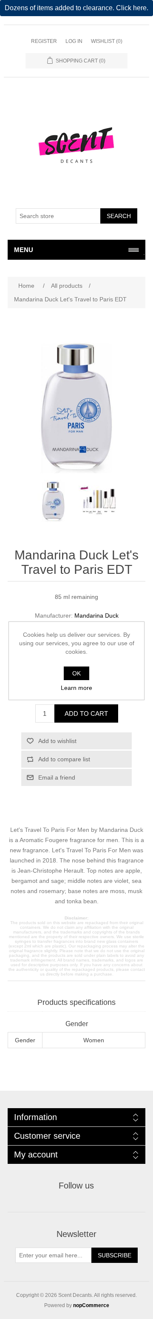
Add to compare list (64, 759)
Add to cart (86, 713)
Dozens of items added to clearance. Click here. (76, 7)
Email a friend (56, 777)
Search (119, 216)
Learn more (76, 687)
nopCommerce (91, 1305)
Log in (73, 41)
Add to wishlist (57, 741)
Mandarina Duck (96, 615)
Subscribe (114, 1255)
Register (44, 41)
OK (76, 673)
